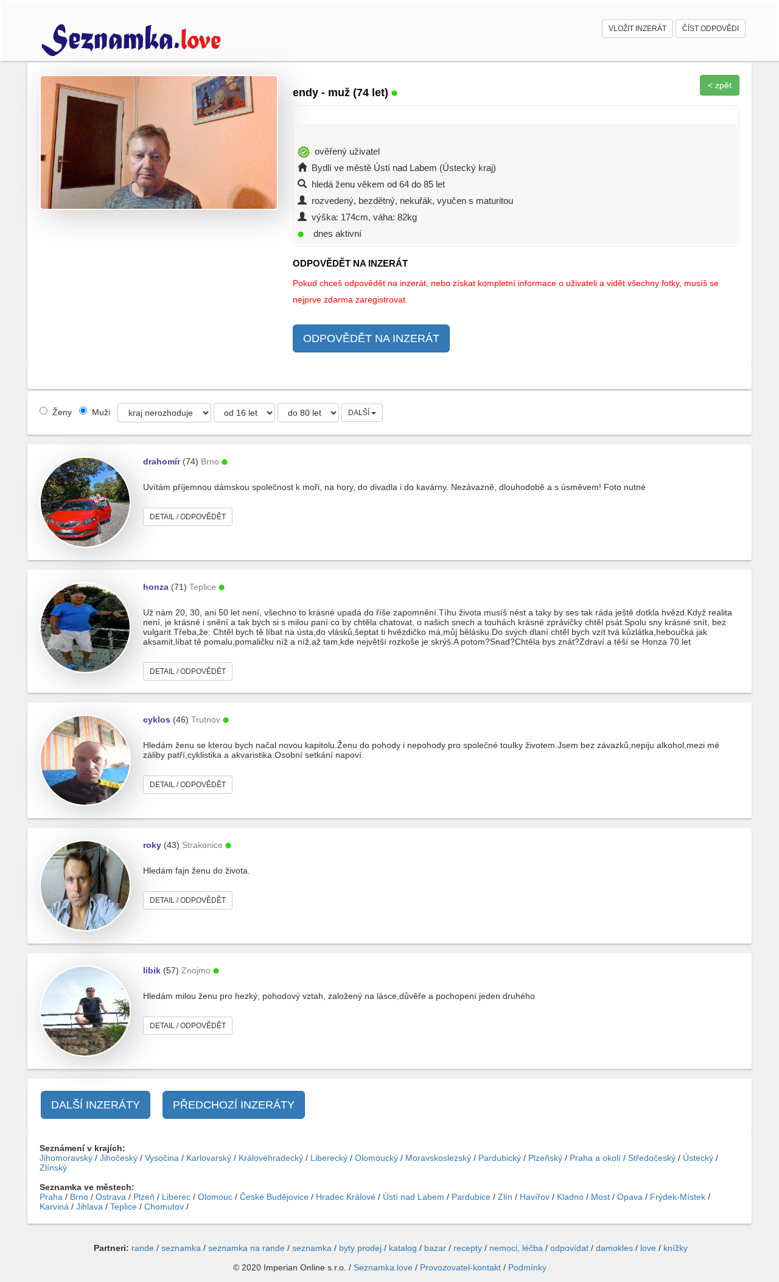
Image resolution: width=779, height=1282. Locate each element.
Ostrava (111, 1197)
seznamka (181, 1248)
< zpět (720, 85)
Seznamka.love (383, 1267)
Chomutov (164, 1206)
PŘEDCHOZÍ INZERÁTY (234, 1105)
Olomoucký (376, 1158)
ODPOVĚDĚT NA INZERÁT (371, 338)
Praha (51, 1197)
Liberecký (329, 1158)
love (648, 1248)
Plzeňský (545, 1158)
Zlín (505, 1197)
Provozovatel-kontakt (460, 1267)
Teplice (123, 1206)
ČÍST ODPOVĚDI (710, 28)
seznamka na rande (246, 1248)
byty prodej (360, 1248)
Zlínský (53, 1167)
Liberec (176, 1197)
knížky (675, 1248)
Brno (79, 1197)
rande (142, 1248)
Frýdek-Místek (677, 1197)
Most (600, 1197)
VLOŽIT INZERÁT (637, 28)
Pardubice (471, 1197)
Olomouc (215, 1197)
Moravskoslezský (438, 1158)
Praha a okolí (595, 1158)
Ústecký (698, 1158)
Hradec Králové (346, 1197)
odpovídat (569, 1248)
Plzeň (144, 1197)
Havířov (535, 1197)
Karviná (54, 1206)
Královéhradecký (271, 1158)
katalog (403, 1248)
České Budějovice (274, 1197)
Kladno (570, 1197)
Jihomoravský (66, 1158)
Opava (630, 1197)
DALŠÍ (359, 412)
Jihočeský (119, 1158)
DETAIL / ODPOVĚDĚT (188, 517)
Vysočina (162, 1158)
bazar (435, 1248)
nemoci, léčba (516, 1248)
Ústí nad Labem (413, 1197)
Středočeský (652, 1158)
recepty (467, 1248)
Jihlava (89, 1206)
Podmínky (527, 1267)
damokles (614, 1248)
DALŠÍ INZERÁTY (95, 1105)
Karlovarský (208, 1158)
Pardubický (499, 1158)
